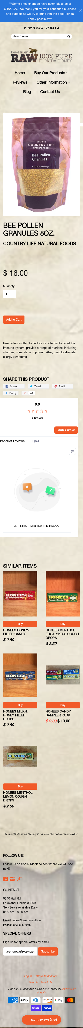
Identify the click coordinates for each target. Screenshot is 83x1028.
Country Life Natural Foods (39, 243)
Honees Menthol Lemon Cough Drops (17, 796)
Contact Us (50, 91)
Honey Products (38, 834)
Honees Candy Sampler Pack (58, 713)
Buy (20, 623)
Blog (27, 91)
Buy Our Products (50, 73)
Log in (27, 976)
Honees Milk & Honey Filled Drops (15, 715)
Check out (52, 27)
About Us (46, 982)
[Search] (68, 36)
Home (20, 73)
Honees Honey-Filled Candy (16, 632)
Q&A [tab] (35, 441)
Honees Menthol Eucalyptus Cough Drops (62, 634)
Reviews (20, 82)
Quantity (8, 286)
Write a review (66, 430)
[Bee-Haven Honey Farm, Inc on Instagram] (12, 879)
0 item (33, 27)
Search (33, 982)
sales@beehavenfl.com (27, 920)
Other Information (52, 82)
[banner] (41, 55)
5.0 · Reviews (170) (44, 1020)
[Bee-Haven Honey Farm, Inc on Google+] (19, 879)
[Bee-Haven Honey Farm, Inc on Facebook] (5, 879)
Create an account (45, 976)
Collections (20, 834)
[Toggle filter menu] (72, 451)
